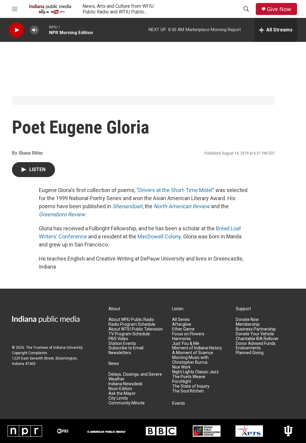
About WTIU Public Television (135, 329)
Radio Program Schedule (131, 324)
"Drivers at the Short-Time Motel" (175, 190)
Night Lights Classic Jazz (195, 372)
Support (243, 309)
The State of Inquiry (190, 386)
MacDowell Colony (159, 236)
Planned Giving (250, 353)
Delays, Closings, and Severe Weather (135, 376)
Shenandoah (127, 206)
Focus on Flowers (188, 334)
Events (178, 403)
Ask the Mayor (122, 393)
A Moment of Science (192, 353)
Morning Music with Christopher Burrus (190, 360)
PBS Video (118, 339)
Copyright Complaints (29, 353)
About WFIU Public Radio (131, 319)
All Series (181, 319)
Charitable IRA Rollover (257, 339)
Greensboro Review (62, 214)
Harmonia (181, 339)
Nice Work (181, 367)
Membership (248, 324)
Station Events (122, 343)
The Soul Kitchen (188, 391)
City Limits (118, 398)
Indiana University (68, 347)
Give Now (279, 9)
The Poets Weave (188, 377)
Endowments (248, 348)
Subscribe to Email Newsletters (125, 350)
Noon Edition (120, 388)
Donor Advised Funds (256, 343)
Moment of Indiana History (197, 348)
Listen (177, 309)
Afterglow (181, 324)
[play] (16, 30)
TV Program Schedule (129, 334)
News (113, 363)
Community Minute (126, 403)
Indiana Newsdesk (125, 384)
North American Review (182, 206)
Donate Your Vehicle (255, 334)
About (114, 309)
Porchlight (181, 381)
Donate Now (247, 319)
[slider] (44, 30)
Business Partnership (256, 329)
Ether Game (183, 329)
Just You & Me (185, 343)
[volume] (34, 30)
